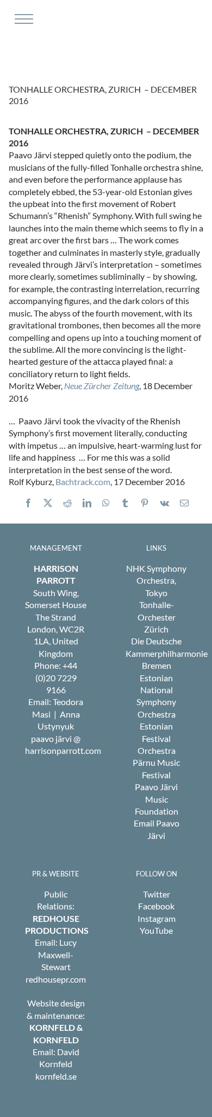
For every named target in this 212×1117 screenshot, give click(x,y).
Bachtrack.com (82, 481)
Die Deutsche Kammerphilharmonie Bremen (167, 653)
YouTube (156, 930)
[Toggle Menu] (22, 19)
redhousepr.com (56, 979)
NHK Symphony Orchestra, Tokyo (156, 580)
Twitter (156, 894)
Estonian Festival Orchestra (157, 738)
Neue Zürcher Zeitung (101, 385)
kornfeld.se (56, 1076)
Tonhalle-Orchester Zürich (157, 616)
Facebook (156, 906)
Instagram (157, 918)
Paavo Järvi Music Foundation (156, 799)
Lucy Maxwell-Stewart (57, 954)
